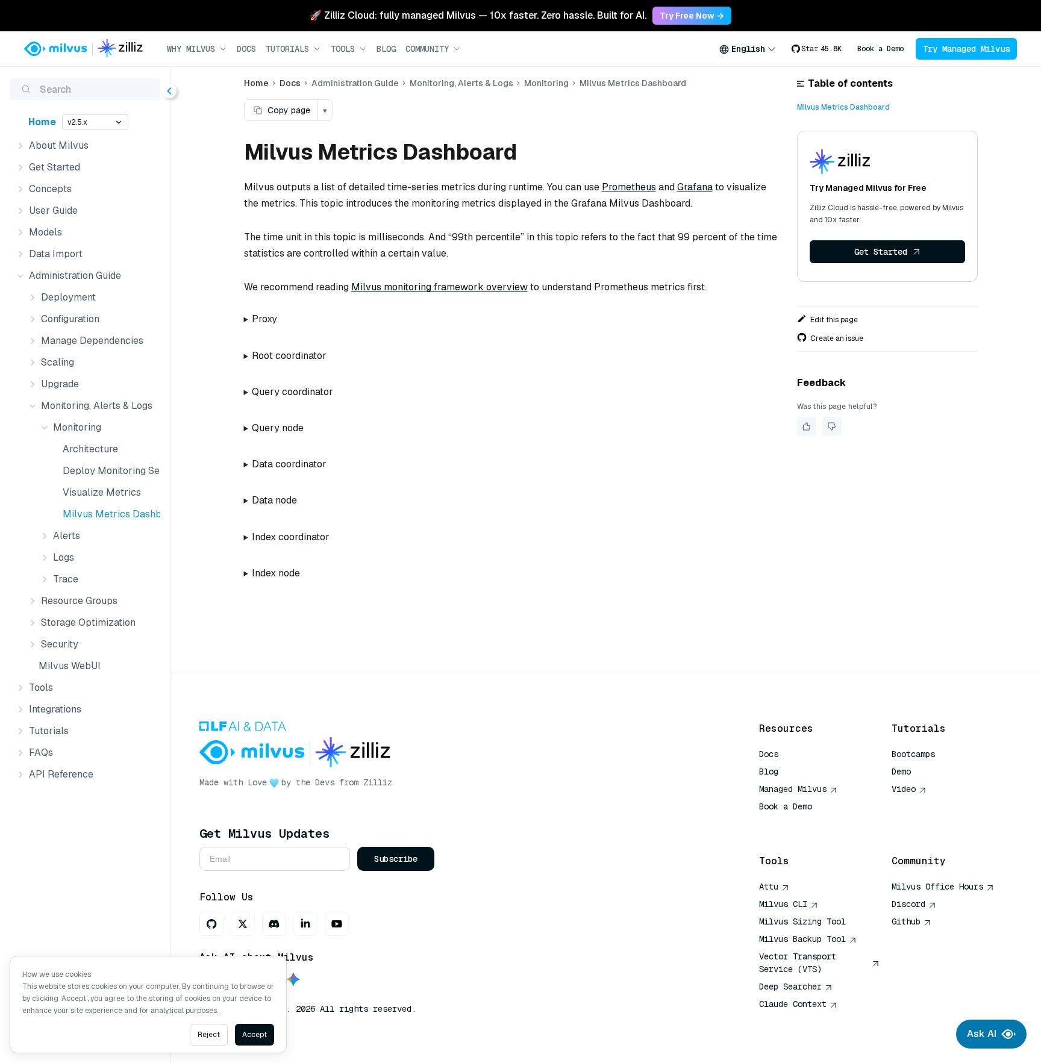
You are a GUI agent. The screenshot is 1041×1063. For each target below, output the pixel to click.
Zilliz (377, 782)
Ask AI (981, 1033)
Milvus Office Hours (937, 886)
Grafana (695, 187)
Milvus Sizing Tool (802, 921)
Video (904, 789)
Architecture (90, 449)
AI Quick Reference (802, 823)
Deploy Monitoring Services (109, 470)
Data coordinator (289, 464)
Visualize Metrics (102, 492)
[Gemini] (293, 980)
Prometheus (629, 187)
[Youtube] (337, 924)
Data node (274, 500)
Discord (908, 904)
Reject (209, 1035)
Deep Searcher (790, 986)
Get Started (880, 251)
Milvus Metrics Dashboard (109, 514)
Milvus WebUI (70, 665)
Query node (278, 428)
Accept (254, 1035)
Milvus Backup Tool (802, 939)
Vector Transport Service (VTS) (797, 962)
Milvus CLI (783, 904)
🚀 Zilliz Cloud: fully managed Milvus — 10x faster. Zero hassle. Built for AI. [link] (478, 15)
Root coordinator (289, 355)
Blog (386, 48)
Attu (768, 886)
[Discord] (274, 924)
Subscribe (395, 858)
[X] (243, 924)
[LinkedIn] (305, 924)
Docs (246, 48)
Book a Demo (880, 49)
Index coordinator (291, 537)
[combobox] (747, 49)
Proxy (264, 319)
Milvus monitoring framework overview (439, 287)
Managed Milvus (793, 789)
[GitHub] (211, 924)
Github (906, 921)
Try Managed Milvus (966, 48)
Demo (901, 771)
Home (42, 122)
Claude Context (793, 1004)
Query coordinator (292, 391)
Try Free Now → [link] (692, 15)
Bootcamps (913, 754)
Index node (276, 573)
